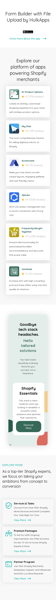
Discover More (28, 426)
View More (20, 520)
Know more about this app (25, 38)
